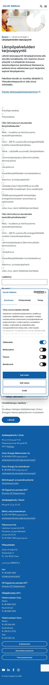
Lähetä (10, 419)
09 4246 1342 (9, 538)
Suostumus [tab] (9, 300)
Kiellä (24, 391)
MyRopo (10, 446)
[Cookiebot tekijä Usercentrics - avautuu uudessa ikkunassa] (35, 292)
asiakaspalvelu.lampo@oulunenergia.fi (19, 473)
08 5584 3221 (9, 469)
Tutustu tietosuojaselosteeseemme (20, 91)
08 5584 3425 (9, 611)
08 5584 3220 (9, 456)
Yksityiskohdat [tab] (24, 300)
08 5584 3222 (9, 604)
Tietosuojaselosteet (24, 657)
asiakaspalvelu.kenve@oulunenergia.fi (18, 518)
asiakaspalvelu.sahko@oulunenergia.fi (18, 459)
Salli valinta (24, 383)
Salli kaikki (24, 375)
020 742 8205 (9, 514)
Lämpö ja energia (19, 36)
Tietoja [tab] (40, 300)
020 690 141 (8, 638)
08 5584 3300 (9, 572)
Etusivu (5, 36)
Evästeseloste (24, 644)
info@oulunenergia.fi (11, 576)
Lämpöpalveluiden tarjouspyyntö (17, 39)
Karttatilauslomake (10, 483)
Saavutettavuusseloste (25, 650)
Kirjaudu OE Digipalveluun (13, 493)
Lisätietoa (6, 276)
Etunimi (5, 288)
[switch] (42, 350)
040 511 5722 (9, 631)
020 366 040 (8, 624)
